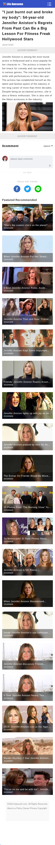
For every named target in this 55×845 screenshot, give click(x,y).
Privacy (33, 808)
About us (11, 808)
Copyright (42, 808)
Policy (19, 808)
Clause (26, 808)
